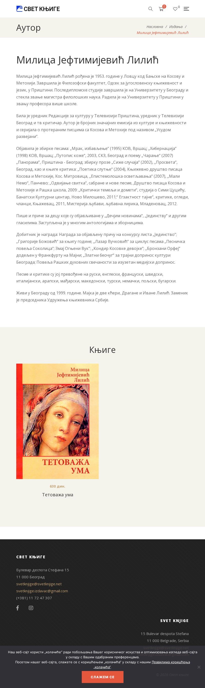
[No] (198, 667)
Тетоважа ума (57, 495)
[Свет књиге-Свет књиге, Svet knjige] (38, 8)
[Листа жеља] (175, 8)
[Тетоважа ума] (57, 421)
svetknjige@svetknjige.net (39, 583)
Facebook (17, 608)
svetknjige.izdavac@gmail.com (42, 590)
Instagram (31, 608)
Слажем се (102, 677)
